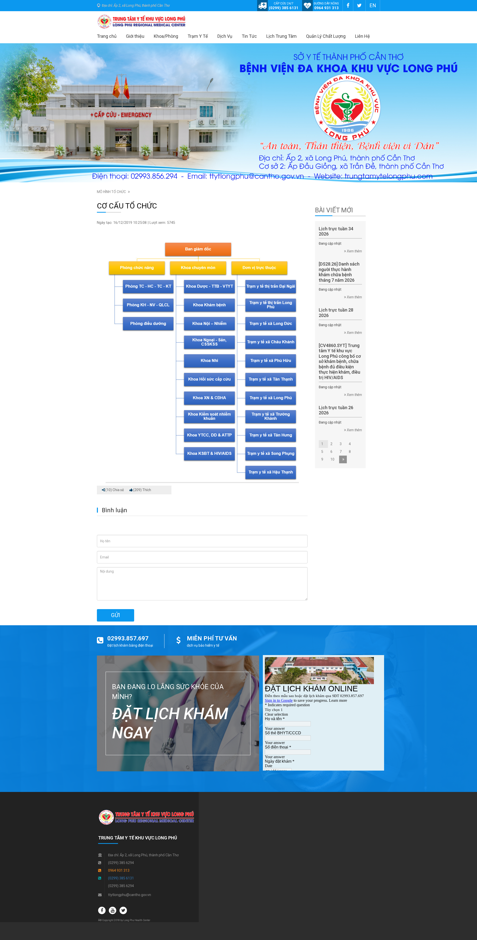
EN (372, 5)
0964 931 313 (326, 8)
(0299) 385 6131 (283, 8)
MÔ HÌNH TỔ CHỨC (111, 192)
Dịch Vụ (224, 36)
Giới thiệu (135, 36)
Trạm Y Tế (198, 36)
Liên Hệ (362, 36)
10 (333, 459)
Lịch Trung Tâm (281, 36)
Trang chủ (107, 36)
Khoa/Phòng (166, 36)
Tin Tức (249, 36)
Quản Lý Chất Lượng (326, 36)
